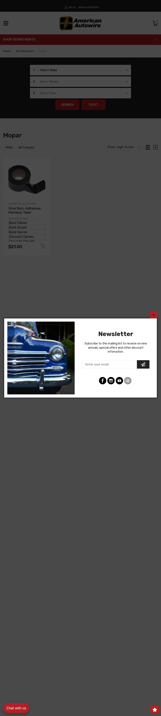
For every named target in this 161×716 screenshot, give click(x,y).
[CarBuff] (127, 380)
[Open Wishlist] (155, 710)
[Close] (153, 315)
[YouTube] (119, 380)
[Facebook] (102, 380)
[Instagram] (111, 380)
